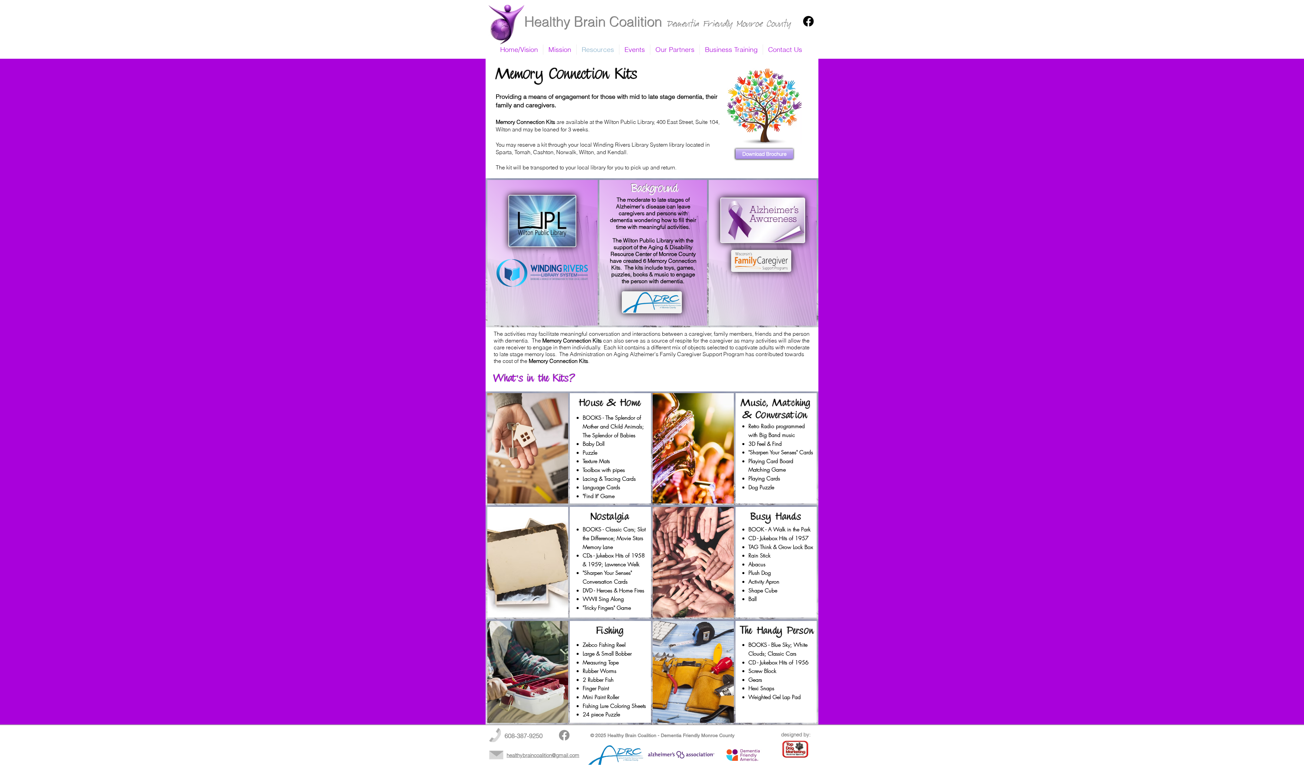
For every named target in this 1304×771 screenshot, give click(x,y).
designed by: (796, 734)
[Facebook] (808, 21)
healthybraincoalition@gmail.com (543, 755)
